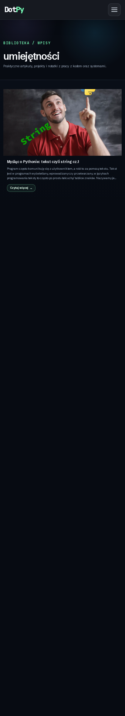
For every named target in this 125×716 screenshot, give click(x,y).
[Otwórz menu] (114, 9)
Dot (14, 10)
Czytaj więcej (19, 187)
